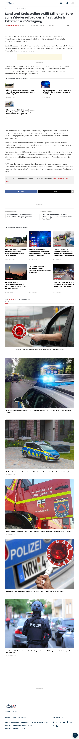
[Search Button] (67, 3)
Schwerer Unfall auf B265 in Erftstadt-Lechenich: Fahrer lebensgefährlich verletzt (63, 284)
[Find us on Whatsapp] (53, 726)
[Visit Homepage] (9, 3)
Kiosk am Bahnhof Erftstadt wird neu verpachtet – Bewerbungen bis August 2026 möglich (20, 92)
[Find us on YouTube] (64, 722)
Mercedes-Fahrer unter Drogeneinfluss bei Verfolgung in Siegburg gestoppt (39, 350)
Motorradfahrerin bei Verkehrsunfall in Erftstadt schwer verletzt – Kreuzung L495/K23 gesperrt (56, 92)
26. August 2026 (11, 534)
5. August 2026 (11, 97)
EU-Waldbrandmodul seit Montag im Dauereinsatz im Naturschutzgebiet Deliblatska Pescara (39, 531)
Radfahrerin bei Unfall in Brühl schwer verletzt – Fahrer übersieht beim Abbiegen (34, 591)
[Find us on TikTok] (67, 722)
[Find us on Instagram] (56, 722)
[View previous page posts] (37, 124)
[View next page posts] (41, 124)
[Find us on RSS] (57, 726)
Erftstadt (30, 8)
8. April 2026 (33, 292)
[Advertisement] (39, 57)
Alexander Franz (13, 25)
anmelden (12, 299)
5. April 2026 (57, 292)
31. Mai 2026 (10, 117)
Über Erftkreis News (12, 722)
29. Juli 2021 (25, 25)
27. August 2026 (11, 352)
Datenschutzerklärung (39, 722)
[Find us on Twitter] (60, 722)
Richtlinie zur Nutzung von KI (15, 728)
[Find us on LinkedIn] (70, 722)
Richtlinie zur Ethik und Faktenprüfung (18, 725)
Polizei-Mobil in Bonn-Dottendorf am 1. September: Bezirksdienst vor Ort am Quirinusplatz (38, 472)
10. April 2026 (9, 292)
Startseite (7, 8)
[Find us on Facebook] (53, 722)
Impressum (25, 722)
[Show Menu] (61, 3)
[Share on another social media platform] (72, 191)
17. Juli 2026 (46, 97)
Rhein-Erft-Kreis (21, 8)
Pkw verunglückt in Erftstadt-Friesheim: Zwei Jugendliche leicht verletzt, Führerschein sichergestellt (21, 112)
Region (14, 8)
